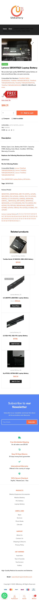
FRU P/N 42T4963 (30, 196)
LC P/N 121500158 (15, 203)
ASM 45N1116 (21, 201)
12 (31, 214)
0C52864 (31, 207)
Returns (19, 454)
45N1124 (21, 196)
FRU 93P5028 (11, 205)
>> (19, 221)
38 (6, 218)
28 (23, 216)
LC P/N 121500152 (13, 198)
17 (3, 216)
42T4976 (10, 207)
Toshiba (23, 256)
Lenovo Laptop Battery (9, 214)
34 (34, 216)
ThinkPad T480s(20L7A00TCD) (24, 83)
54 (2, 221)
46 (21, 218)
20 (9, 216)
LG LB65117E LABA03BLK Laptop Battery (15, 298)
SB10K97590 (5, 194)
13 (32, 214)
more (3, 87)
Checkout (19, 478)
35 (36, 216)
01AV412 (16, 207)
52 (33, 218)
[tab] (20, 138)
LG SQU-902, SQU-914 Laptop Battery (15, 336)
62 (17, 221)
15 (36, 214)
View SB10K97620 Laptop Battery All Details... (16, 179)
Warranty (19, 466)
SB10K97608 (14, 194)
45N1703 (4, 198)
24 (16, 216)
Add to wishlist (18, 118)
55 (4, 221)
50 (29, 218)
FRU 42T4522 (24, 207)
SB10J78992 (5, 196)
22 (12, 216)
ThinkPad (7, 127)
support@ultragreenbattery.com (22, 577)
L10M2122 (22, 198)
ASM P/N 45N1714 (24, 194)
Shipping (19, 442)
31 (29, 216)
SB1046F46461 (20, 205)
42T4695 (33, 194)
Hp (20, 370)
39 (8, 218)
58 (10, 221)
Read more (15, 306)
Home (5, 28)
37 (4, 218)
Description (6, 138)
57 (8, 221)
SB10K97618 (29, 198)
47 (23, 218)
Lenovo (21, 125)
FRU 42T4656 (14, 196)
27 (21, 216)
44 (17, 218)
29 (25, 216)
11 (29, 214)
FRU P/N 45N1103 (27, 203)
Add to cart (28, 113)
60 (14, 221)
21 (10, 216)
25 (18, 216)
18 (5, 216)
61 (16, 221)
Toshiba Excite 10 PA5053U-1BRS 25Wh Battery (18, 259)
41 (11, 218)
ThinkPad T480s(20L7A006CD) (11, 85)
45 (19, 218)
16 (2, 216)
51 (31, 218)
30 (27, 216)
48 (25, 218)
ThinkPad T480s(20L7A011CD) (20, 80)
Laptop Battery (13, 125)
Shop (10, 28)
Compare (6, 118)
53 (35, 218)
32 (31, 216)
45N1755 (4, 201)
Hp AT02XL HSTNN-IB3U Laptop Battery (15, 373)
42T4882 (4, 207)
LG (20, 294)
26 (20, 216)
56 (6, 221)
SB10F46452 (12, 201)
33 (33, 216)
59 (12, 221)
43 (15, 218)
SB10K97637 (29, 201)
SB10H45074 (5, 203)
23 (14, 216)
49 (27, 218)
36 (2, 218)
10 (28, 214)
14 (34, 214)
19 (7, 216)
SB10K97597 (30, 205)
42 (13, 218)
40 (10, 218)
